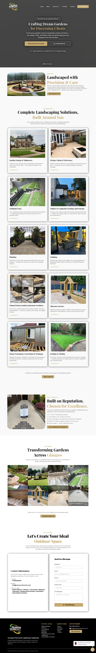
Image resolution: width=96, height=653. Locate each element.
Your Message (58, 591)
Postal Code (58, 584)
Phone (56, 578)
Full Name (57, 564)
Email (56, 571)
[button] (58, 6)
